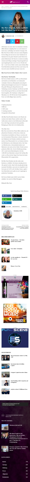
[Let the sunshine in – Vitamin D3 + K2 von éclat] (6, 259)
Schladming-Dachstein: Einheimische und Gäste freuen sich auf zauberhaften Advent (8, 228)
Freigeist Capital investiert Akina (19, 372)
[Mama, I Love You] (6, 268)
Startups (7, 6)
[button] (7, 195)
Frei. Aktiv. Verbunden (16, 248)
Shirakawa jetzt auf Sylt (15, 425)
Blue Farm (8, 206)
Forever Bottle (16, 206)
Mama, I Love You (15, 266)
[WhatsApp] (22, 41)
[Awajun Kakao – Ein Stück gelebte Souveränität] (6, 242)
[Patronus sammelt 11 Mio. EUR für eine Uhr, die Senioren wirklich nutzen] (5, 449)
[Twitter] (12, 41)
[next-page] (5, 397)
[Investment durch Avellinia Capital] (6, 366)
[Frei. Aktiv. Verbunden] (6, 251)
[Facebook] (8, 41)
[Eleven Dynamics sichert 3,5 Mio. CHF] (6, 358)
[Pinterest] (17, 41)
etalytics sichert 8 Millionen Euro (19, 389)
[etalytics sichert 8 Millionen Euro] (6, 391)
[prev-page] (2, 397)
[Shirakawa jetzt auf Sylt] (5, 427)
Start (3, 6)
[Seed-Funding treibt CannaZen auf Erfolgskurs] (6, 383)
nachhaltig (24, 206)
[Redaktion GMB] (3, 36)
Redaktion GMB (18, 210)
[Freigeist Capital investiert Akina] (6, 374)
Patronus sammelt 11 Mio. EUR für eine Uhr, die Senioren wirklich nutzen (18, 448)
